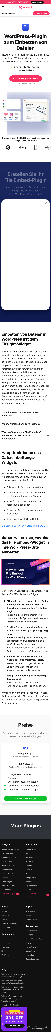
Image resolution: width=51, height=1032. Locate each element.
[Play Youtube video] (25, 572)
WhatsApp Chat (8, 865)
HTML (28, 873)
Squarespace (31, 849)
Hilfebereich (30, 911)
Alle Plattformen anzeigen (37, 895)
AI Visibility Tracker (33, 931)
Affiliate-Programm (9, 923)
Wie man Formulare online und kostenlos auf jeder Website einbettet (11, 998)
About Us (5, 915)
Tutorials (29, 943)
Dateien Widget (8, 13)
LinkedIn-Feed (7, 861)
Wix (27, 853)
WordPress (30, 861)
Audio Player (6, 882)
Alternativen (30, 951)
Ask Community (32, 915)
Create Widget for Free (25, 78)
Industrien (30, 955)
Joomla (28, 890)
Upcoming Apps (32, 959)
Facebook (5, 943)
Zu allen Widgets (9, 894)
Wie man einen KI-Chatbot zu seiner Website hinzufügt (13, 975)
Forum (3, 939)
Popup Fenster (7, 869)
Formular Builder (7, 886)
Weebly (29, 882)
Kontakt (4, 911)
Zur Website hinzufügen (25, 798)
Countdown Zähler (8, 857)
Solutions (29, 935)
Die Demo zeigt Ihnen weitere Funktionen (23, 526)
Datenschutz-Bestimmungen (38, 1028)
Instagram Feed (7, 853)
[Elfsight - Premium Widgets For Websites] (25, 7)
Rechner (4, 878)
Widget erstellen (41, 13)
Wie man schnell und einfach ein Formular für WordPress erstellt (13, 989)
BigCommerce (31, 886)
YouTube (5, 955)
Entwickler (5, 927)
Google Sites (31, 878)
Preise (4, 919)
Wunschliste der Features (36, 939)
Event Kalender (7, 873)
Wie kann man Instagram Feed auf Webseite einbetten (13, 982)
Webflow (29, 857)
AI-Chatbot (6, 890)
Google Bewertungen (10, 849)
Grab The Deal (14, 1025)
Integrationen (31, 947)
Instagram (5, 947)
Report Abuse (31, 919)
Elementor (30, 865)
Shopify (29, 869)
